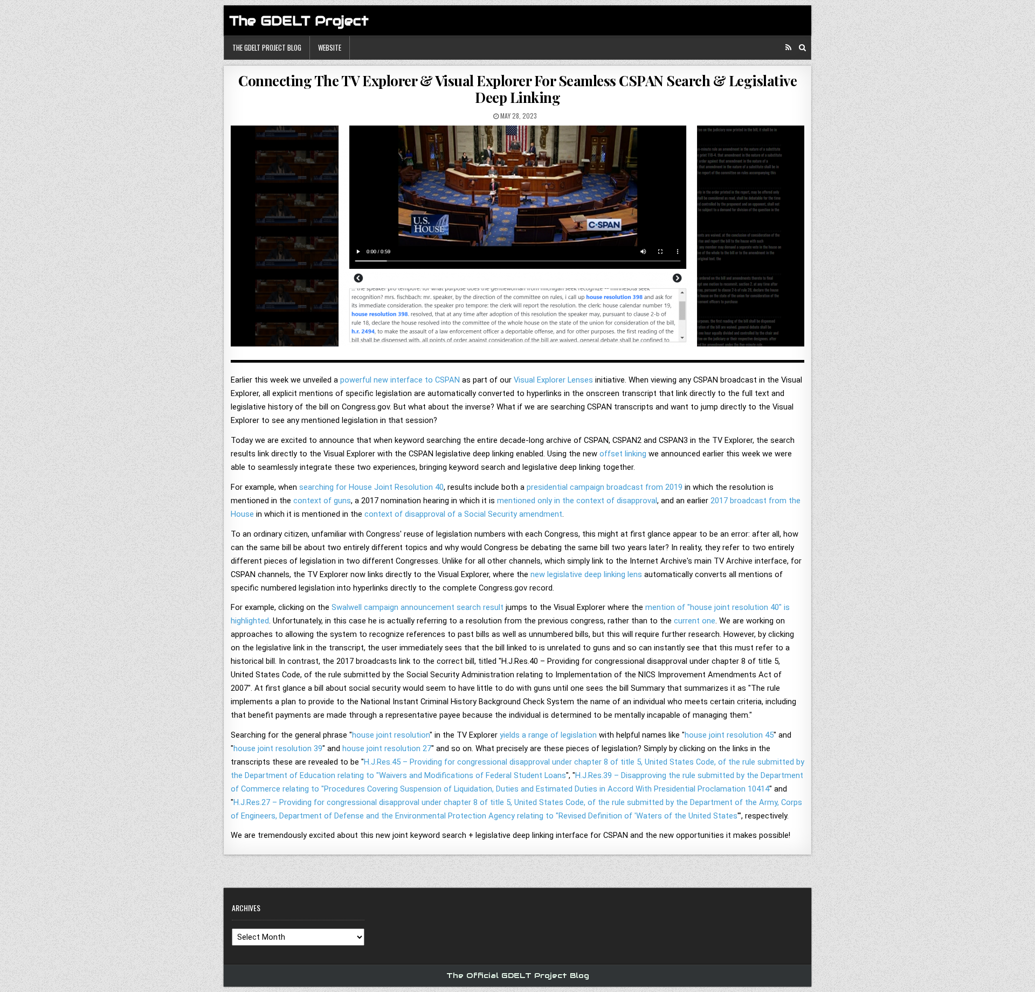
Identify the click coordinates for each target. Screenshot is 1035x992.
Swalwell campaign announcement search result (417, 607)
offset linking (622, 454)
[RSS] (788, 48)
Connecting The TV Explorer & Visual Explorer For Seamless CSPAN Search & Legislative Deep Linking (517, 89)
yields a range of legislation (548, 735)
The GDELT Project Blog (266, 47)
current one (694, 621)
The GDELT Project (299, 20)
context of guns (322, 500)
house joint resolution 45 (729, 735)
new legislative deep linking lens (586, 574)
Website (329, 47)
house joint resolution (391, 735)
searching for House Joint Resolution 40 (371, 487)
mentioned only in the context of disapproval (577, 500)
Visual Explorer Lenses (553, 380)
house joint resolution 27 (386, 748)
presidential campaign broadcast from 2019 (604, 487)
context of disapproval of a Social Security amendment (463, 514)
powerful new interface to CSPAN (400, 380)
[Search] (802, 48)
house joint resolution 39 (277, 748)
